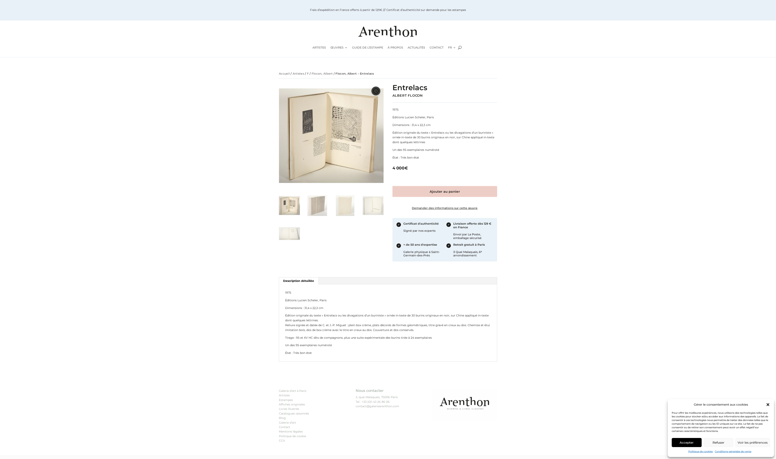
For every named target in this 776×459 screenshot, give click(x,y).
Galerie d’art (287, 422)
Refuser (718, 442)
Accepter (687, 442)
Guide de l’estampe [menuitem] (367, 47)
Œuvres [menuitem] (337, 47)
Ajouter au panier (445, 192)
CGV (282, 440)
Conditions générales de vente (733, 451)
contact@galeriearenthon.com (377, 406)
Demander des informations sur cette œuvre (445, 208)
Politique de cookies (700, 451)
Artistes (298, 73)
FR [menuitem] (450, 47)
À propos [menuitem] (395, 47)
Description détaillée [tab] (298, 281)
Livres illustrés (289, 409)
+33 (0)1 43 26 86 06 (376, 402)
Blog (282, 418)
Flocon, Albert (322, 73)
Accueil (284, 73)
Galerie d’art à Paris (292, 391)
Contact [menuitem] (437, 47)
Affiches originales (292, 404)
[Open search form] (460, 47)
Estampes (286, 400)
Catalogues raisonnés (294, 413)
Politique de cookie (292, 436)
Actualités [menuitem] (416, 47)
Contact (284, 427)
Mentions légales (291, 431)
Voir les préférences (753, 442)
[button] (768, 405)
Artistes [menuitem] (319, 47)
